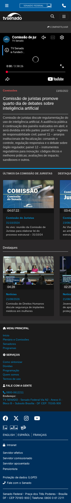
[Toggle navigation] (64, 16)
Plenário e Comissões (16, 339)
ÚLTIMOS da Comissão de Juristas (27, 173)
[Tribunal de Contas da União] (22, 427)
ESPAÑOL (24, 434)
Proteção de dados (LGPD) (20, 477)
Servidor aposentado (16, 463)
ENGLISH (9, 434)
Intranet (11, 445)
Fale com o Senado (18, 482)
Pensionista (10, 468)
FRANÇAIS (40, 434)
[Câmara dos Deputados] (6, 427)
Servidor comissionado (17, 458)
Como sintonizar (12, 361)
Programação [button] (11, 370)
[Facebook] (7, 418)
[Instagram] (26, 418)
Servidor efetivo (13, 452)
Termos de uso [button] (12, 378)
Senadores (9, 343)
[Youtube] (35, 418)
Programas (9, 348)
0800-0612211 (14, 392)
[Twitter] (16, 418)
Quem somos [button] (11, 374)
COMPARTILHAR (59, 27)
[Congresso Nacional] (14, 427)
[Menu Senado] (7, 5)
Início (6, 335)
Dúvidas (7, 366)
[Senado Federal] (35, 6)
